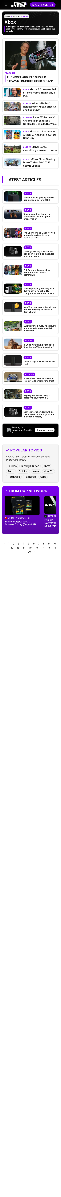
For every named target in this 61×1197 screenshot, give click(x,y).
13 (18, 547)
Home (7, 16)
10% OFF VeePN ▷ (43, 4)
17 (42, 547)
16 (36, 547)
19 (54, 547)
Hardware (14, 476)
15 (30, 547)
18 (48, 547)
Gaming (16, 16)
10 (54, 543)
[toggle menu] (6, 4)
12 (12, 547)
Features (30, 476)
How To (48, 471)
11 (6, 547)
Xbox (25, 16)
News (36, 471)
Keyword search (45, 430)
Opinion (23, 471)
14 (24, 547)
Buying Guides (30, 466)
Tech (11, 471)
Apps (43, 476)
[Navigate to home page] (19, 4)
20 (29, 551)
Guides (12, 466)
